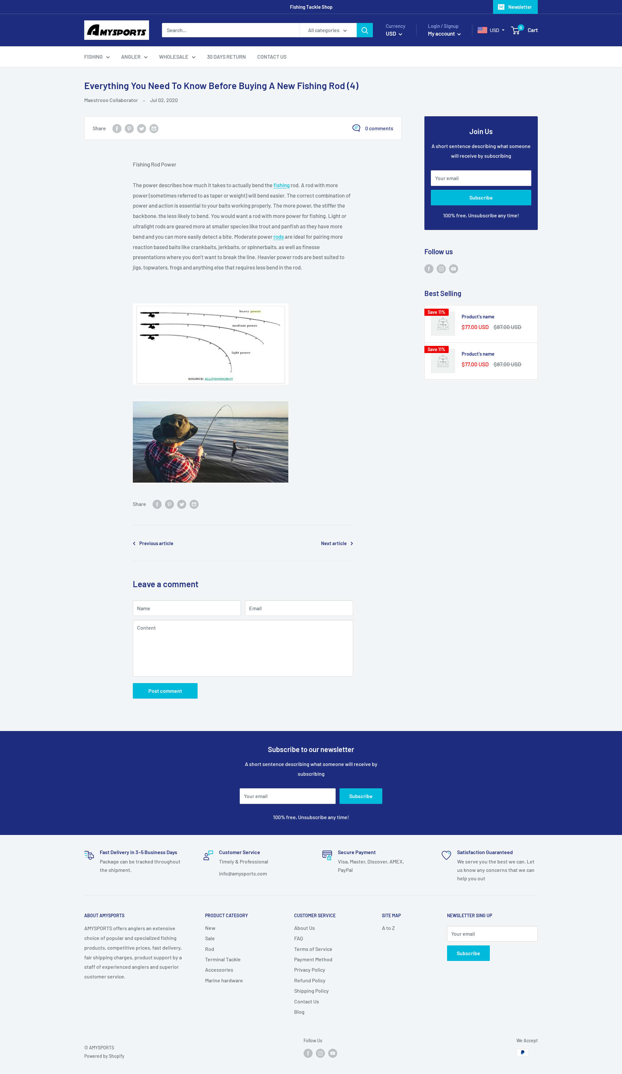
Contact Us (306, 1001)
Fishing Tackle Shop (311, 7)
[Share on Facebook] (116, 128)
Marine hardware (224, 980)
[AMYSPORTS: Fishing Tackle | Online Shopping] (243, 344)
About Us (304, 928)
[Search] (365, 30)
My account (442, 33)
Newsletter (520, 7)
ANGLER (131, 56)
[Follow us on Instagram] (441, 268)
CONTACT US (271, 56)
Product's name (478, 316)
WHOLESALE (174, 56)
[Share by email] (153, 128)
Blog (299, 1012)
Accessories (219, 969)
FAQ (298, 938)
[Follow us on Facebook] (428, 268)
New (210, 928)
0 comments (379, 128)
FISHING (93, 56)
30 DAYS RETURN (226, 56)
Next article (334, 543)
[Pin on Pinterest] (129, 128)
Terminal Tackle (223, 959)
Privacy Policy (309, 969)
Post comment (165, 691)
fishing (281, 185)
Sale (210, 938)
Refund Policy (310, 980)
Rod (209, 949)
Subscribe (481, 197)
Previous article (156, 543)
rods (278, 236)
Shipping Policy (311, 991)
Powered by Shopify (104, 1056)
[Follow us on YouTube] (453, 268)
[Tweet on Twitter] (141, 128)
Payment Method (313, 959)
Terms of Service (313, 949)
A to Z (388, 928)
